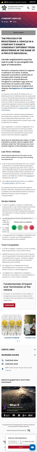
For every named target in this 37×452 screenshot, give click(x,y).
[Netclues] (28, 430)
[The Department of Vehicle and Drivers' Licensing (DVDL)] (12, 8)
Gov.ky (33, 2)
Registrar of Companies (22, 88)
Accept (21, 447)
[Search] (28, 8)
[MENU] (33, 7)
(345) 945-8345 (11, 364)
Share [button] (6, 22)
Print (14, 22)
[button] (18, 32)
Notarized (29, 176)
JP (12, 178)
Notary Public (23, 108)
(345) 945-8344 (11, 360)
